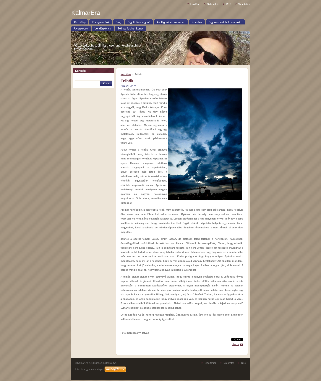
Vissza (235, 344)
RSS (228, 4)
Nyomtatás (244, 4)
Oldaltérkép (213, 4)
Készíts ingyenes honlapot (89, 369)
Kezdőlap (195, 4)
